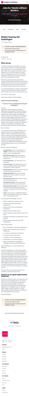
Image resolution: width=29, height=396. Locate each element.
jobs (4, 29)
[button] (2, 2)
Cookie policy (18, 325)
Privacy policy (11, 325)
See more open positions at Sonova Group (14, 313)
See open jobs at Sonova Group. (12, 48)
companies (11, 29)
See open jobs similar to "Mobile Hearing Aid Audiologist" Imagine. (15, 51)
